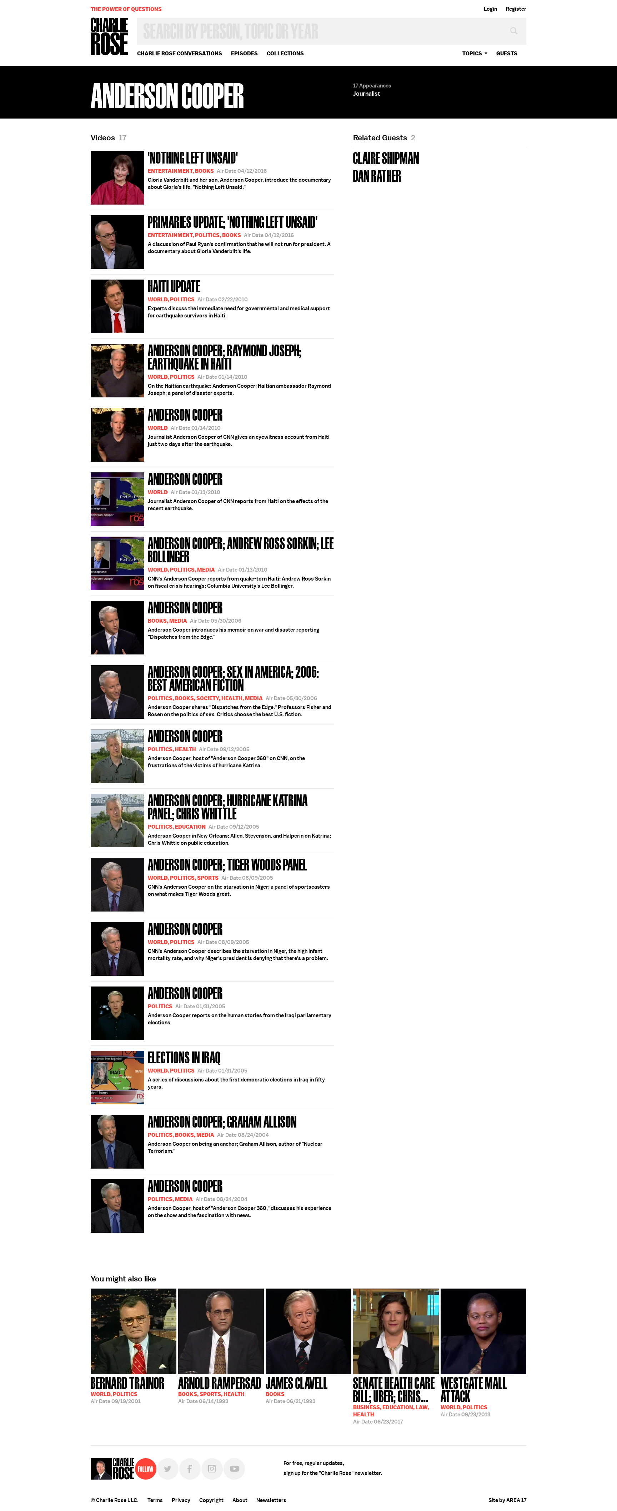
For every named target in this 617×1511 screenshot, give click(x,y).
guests (506, 53)
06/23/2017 (394, 1399)
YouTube (234, 1469)
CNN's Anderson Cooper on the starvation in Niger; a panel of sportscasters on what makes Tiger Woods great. (239, 876)
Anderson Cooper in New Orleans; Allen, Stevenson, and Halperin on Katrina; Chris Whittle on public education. (239, 819)
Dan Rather (377, 175)
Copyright (211, 1500)
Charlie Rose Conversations (179, 53)
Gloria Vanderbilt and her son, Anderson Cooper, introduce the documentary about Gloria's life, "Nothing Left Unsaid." (239, 170)
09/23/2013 (474, 1396)
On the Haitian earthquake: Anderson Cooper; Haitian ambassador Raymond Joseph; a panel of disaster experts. (239, 369)
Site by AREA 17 (507, 1500)
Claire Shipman (386, 157)
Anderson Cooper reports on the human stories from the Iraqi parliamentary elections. (239, 1005)
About (239, 1500)
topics (472, 53)
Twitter (168, 1469)
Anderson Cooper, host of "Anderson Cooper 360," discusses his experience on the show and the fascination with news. (239, 1198)
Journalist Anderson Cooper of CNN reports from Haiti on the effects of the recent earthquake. (238, 491)
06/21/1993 (297, 1389)
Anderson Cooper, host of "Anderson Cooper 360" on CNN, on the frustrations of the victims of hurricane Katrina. (226, 748)
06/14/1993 (219, 1389)
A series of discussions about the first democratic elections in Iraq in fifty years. (236, 1069)
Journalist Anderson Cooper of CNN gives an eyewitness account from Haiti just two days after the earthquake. (239, 427)
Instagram (212, 1469)
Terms (155, 1500)
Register (516, 8)
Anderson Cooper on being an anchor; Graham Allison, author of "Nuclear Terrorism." (235, 1134)
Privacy (181, 1500)
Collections (285, 53)
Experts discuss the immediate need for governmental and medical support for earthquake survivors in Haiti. (239, 298)
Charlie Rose (110, 36)
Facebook (190, 1469)
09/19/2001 (128, 1389)
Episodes (244, 53)
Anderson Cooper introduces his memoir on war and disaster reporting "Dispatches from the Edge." (233, 619)
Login (490, 8)
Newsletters (271, 1500)
